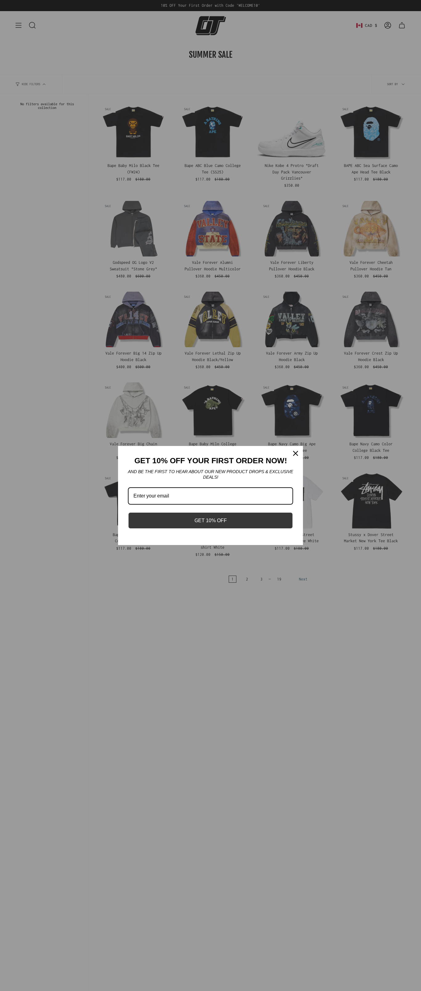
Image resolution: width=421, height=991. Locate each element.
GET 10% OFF (210, 520)
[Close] (295, 453)
